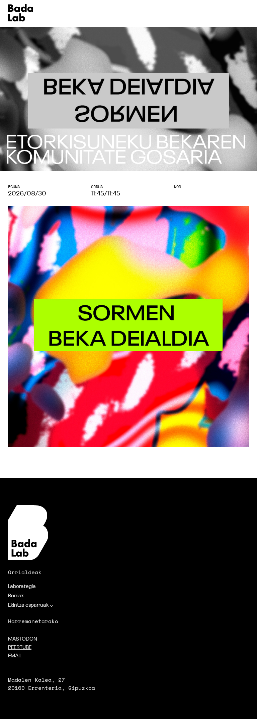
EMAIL (14, 656)
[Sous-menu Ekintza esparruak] (51, 605)
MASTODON (22, 639)
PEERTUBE (19, 647)
